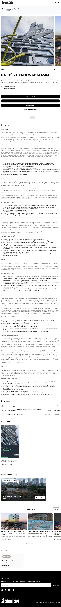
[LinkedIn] (9, 590)
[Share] (54, 69)
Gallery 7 (40, 497)
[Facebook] (2, 590)
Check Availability (30, 96)
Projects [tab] (26, 117)
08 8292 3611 (6, 565)
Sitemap (58, 602)
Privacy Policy (52, 602)
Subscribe (56, 585)
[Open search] (55, 2)
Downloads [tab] (11, 117)
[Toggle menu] (58, 2)
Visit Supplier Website (30, 109)
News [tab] (32, 117)
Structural (3, 69)
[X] (6, 590)
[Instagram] (13, 590)
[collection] (58, 69)
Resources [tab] (19, 117)
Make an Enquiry (30, 105)
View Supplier (15, 9)
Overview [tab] (4, 117)
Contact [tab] (38, 117)
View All (56, 509)
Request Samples (30, 101)
